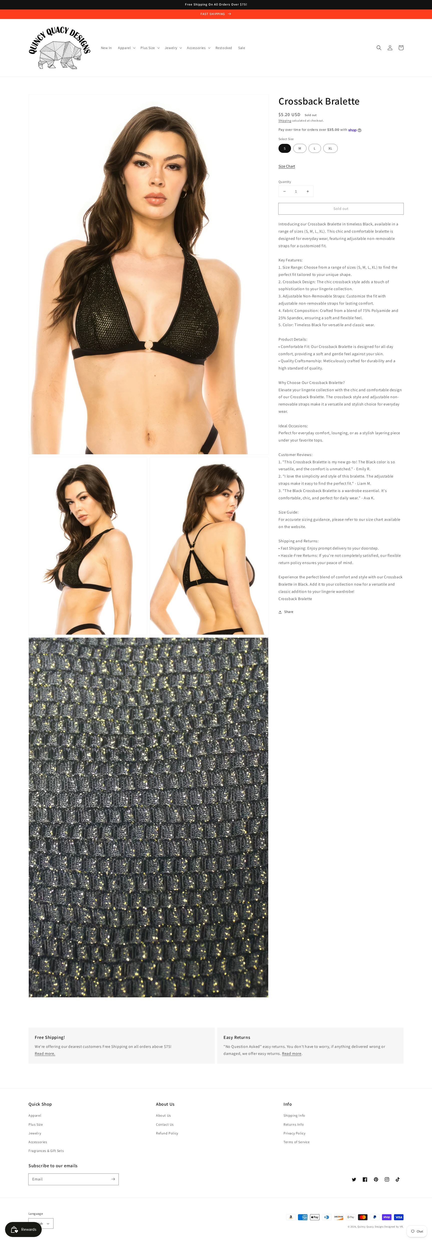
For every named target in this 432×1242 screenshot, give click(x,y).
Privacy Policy (294, 1133)
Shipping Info (294, 1115)
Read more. (45, 1053)
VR (401, 1226)
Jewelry (34, 1133)
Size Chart (286, 166)
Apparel (34, 1115)
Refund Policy (167, 1133)
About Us (163, 1115)
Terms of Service (297, 1142)
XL (330, 148)
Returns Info (294, 1124)
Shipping (284, 120)
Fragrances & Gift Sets (46, 1150)
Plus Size (35, 1124)
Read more (291, 1053)
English (37, 1223)
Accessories (37, 1142)
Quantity (284, 182)
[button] (379, 47)
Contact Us (165, 1124)
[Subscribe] (113, 1179)
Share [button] (289, 612)
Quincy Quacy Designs (371, 1226)
